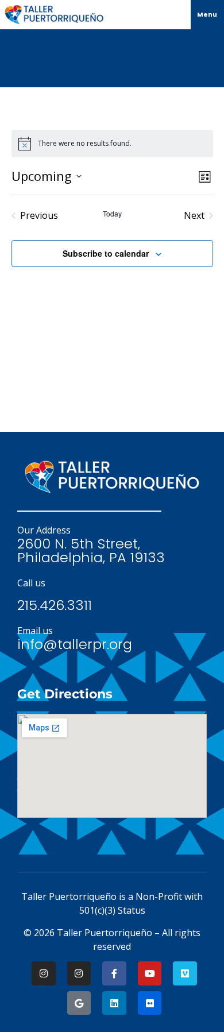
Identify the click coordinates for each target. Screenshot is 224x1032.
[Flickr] (150, 1003)
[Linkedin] (114, 1003)
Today (112, 213)
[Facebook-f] (114, 973)
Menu (207, 14)
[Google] (79, 1003)
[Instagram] (44, 973)
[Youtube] (150, 973)
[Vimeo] (185, 973)
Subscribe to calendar (106, 253)
